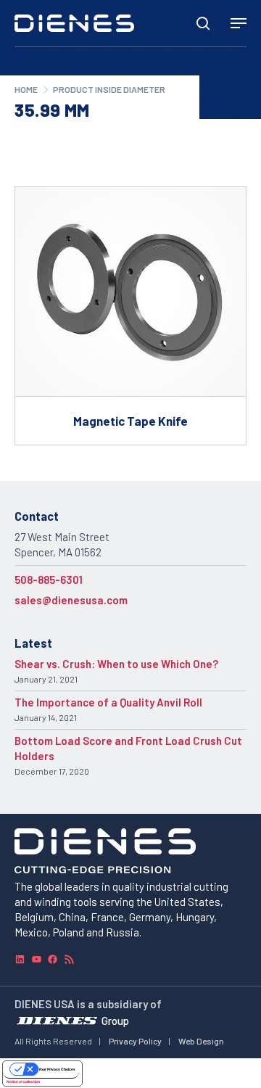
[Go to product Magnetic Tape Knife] (130, 315)
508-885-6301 (48, 579)
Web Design (201, 1041)
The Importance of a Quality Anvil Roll (108, 702)
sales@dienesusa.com (71, 599)
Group (115, 1019)
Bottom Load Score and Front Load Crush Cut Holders (128, 748)
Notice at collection (23, 1081)
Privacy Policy (135, 1041)
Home (26, 89)
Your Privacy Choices (56, 1069)
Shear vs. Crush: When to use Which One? (116, 663)
